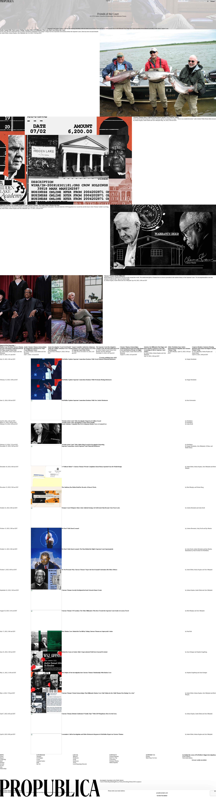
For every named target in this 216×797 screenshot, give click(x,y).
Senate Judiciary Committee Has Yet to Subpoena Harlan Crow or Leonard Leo (84, 424)
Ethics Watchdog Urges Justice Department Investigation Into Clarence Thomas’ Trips (179, 348)
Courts (38, 759)
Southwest (75, 761)
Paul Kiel (52, 351)
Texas (74, 762)
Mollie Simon (188, 447)
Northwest (75, 758)
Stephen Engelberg (202, 652)
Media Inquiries (113, 762)
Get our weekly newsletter (199, 760)
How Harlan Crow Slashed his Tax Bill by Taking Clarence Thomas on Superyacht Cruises (87, 631)
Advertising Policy (128, 781)
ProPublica (190, 421)
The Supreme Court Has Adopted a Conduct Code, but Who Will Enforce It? (107, 347)
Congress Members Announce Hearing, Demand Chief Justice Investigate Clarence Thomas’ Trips (204, 348)
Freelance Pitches (114, 761)
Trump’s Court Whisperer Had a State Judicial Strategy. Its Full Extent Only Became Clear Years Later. (91, 508)
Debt (37, 762)
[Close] (215, 791)
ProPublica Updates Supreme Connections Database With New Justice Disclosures (85, 400)
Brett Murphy (173, 351)
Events (2, 765)
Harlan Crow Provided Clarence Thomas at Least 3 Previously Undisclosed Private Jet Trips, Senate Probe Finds (11, 348)
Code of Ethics (104, 781)
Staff (1, 761)
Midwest (75, 756)
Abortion (38, 756)
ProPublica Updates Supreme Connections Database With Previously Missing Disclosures (87, 379)
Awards (2, 764)
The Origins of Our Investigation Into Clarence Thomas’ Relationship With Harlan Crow (86, 672)
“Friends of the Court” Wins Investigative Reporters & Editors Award (81, 421)
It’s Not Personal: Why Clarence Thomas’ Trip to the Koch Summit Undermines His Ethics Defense (89, 569)
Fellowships (3, 768)
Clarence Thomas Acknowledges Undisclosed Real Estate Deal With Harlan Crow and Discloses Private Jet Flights (132, 348)
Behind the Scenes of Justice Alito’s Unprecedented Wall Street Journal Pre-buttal (84, 652)
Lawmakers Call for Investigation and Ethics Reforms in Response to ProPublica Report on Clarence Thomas (92, 734)
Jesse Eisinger (190, 652)
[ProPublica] (7, 1)
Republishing (111, 781)
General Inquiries (114, 756)
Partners (2, 762)
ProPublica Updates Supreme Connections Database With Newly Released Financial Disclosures (89, 359)
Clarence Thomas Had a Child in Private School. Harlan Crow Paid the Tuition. (156, 117)
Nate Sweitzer (197, 550)
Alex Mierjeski (21, 33)
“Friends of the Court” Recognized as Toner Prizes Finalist (78, 422)
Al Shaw (208, 446)
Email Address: (186, 756)
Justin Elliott (5, 33)
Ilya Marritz (208, 528)
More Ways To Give (151, 758)
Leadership (3, 759)
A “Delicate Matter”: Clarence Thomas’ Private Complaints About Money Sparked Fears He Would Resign (92, 466)
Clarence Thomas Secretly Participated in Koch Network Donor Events (82, 590)
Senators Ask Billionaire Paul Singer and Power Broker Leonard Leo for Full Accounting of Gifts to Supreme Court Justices (155, 349)
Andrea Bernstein (191, 508)
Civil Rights (39, 758)
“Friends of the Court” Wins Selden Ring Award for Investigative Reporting (83, 444)
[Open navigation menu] (207, 1)
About (1, 756)
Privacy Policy (119, 781)
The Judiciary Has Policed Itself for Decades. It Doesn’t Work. (79, 487)
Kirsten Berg (200, 487)
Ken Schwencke (191, 400)
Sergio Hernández (191, 359)
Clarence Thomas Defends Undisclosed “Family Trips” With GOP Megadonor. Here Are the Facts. (89, 713)
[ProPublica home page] (50, 788)
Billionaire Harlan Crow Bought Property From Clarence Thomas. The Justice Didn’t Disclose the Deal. (29, 205)
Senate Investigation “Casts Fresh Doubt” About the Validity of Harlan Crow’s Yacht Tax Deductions (60, 348)
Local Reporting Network (80, 764)
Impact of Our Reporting (7, 345)
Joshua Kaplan (13, 33)
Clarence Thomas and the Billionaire (114, 276)
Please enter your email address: (116, 791)
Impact (2, 758)
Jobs (1, 767)
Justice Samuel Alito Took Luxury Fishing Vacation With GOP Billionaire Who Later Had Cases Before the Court (32, 30)
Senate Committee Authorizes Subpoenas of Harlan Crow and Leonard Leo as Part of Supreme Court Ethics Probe (83, 348)
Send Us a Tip (113, 758)
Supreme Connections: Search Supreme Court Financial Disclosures (81, 446)
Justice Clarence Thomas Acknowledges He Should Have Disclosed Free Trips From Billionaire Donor (35, 348)
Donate (213, 1)
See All (38, 764)
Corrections (112, 759)
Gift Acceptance (137, 781)
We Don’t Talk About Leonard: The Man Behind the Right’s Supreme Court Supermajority (87, 549)
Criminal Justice (40, 761)
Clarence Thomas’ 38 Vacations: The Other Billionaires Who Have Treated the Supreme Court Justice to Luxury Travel (95, 610)
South (74, 759)
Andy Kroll (77, 351)
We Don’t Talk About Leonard (70, 528)
